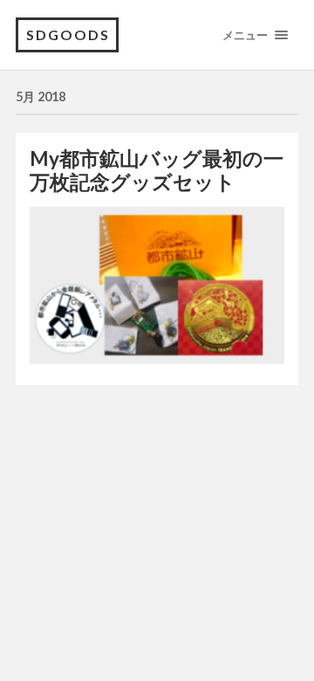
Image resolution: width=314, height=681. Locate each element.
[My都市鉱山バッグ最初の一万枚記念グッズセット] (157, 285)
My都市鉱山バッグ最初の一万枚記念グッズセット (156, 170)
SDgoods (68, 34)
